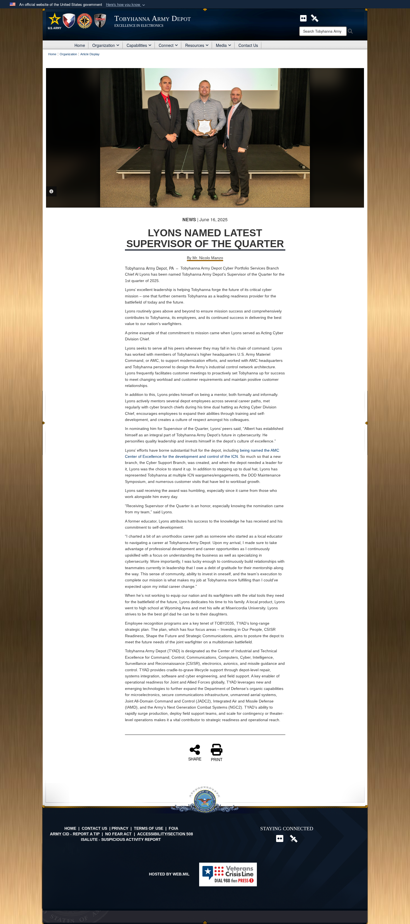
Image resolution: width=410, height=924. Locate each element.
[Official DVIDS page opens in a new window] (314, 17)
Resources (194, 45)
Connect (166, 45)
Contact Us (248, 45)
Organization (103, 45)
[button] (126, 5)
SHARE (194, 758)
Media (221, 45)
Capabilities (137, 45)
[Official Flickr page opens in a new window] (303, 17)
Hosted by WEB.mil (169, 874)
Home (79, 45)
